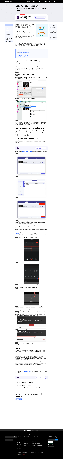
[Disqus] (31, 415)
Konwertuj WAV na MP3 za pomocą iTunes (25, 51)
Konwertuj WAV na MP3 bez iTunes (24, 52)
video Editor (26, 443)
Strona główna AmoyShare (8, 1)
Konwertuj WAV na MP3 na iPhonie (23, 55)
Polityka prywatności (25, 452)
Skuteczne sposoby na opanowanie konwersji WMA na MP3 (9, 31)
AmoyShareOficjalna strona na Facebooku (51, 446)
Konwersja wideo (19, 399)
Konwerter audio (27, 447)
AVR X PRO (17, 233)
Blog (54, 1)
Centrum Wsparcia (20, 444)
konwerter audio (28, 40)
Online (28, 1)
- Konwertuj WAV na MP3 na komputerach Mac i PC (53, 32)
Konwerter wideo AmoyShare (20, 365)
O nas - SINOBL (19, 436)
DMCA (36, 452)
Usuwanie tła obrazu (35, 436)
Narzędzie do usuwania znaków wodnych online (40, 438)
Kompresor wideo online (36, 443)
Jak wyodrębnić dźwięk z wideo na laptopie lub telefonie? (8, 35)
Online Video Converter (36, 441)
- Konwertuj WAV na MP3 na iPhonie (53, 35)
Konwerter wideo (35, 430)
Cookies (41, 452)
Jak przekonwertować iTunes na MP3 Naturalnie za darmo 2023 (9, 39)
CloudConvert (40, 311)
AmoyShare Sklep (10, 439)
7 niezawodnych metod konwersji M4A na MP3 (9, 28)
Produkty (34, 1)
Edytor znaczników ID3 (28, 445)
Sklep (51, 1)
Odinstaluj (19, 448)
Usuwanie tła (26, 436)
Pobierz (40, 1)
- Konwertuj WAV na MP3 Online (53, 38)
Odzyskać (18, 446)
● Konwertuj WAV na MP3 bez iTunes (52, 30)
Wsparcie (45, 1)
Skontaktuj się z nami (20, 438)
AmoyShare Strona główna (8, 433)
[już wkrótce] (49, 446)
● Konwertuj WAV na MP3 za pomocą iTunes (53, 27)
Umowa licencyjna (31, 452)
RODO (38, 452)
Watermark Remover (27, 438)
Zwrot (44, 452)
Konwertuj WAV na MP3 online (22, 56)
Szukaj (57, 1)
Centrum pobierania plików (11, 436)
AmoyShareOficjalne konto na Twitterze (53, 446)
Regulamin (19, 452)
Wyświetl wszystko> (8, 41)
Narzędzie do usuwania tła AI (37, 445)
